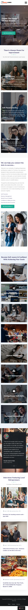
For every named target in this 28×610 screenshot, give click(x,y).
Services (18, 604)
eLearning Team (14, 511)
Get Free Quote (7, 121)
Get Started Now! (7, 33)
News (9, 604)
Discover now (7, 152)
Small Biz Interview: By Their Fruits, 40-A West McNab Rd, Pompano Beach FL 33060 (13, 584)
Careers (13, 604)
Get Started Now (7, 206)
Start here (6, 90)
